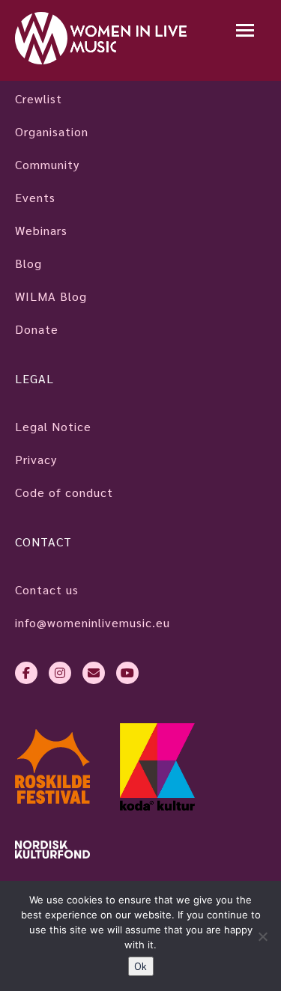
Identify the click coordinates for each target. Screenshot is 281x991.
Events (35, 197)
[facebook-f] (26, 673)
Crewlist (38, 98)
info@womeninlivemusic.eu (92, 622)
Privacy (36, 459)
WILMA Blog (51, 296)
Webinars (41, 230)
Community (47, 164)
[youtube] (127, 673)
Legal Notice (53, 426)
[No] (262, 936)
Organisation (51, 131)
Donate (36, 329)
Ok (141, 966)
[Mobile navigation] (245, 32)
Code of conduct (64, 492)
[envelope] (93, 673)
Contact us (47, 589)
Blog (28, 263)
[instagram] (60, 673)
